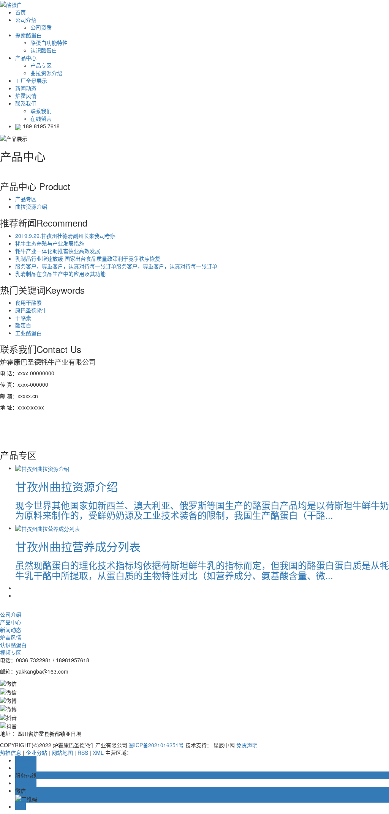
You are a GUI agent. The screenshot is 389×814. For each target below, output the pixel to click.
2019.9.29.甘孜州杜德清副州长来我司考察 (65, 235)
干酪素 (23, 317)
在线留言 (41, 118)
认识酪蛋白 (43, 50)
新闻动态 (10, 629)
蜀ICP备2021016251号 (156, 745)
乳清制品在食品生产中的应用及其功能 (60, 273)
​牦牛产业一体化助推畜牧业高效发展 (57, 251)
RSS (82, 752)
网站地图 (62, 752)
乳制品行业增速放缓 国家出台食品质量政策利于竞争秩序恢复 (87, 258)
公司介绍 (10, 614)
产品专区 (41, 65)
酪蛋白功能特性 (49, 42)
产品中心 (10, 622)
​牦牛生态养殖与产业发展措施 (49, 243)
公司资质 (41, 27)
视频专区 (10, 652)
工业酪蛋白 (28, 333)
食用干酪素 (28, 302)
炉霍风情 (10, 637)
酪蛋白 (23, 325)
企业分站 (36, 752)
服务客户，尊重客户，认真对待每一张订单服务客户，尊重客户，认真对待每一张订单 (116, 266)
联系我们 (41, 111)
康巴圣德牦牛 (31, 310)
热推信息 (10, 752)
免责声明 (247, 745)
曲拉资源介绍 (46, 73)
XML (98, 752)
